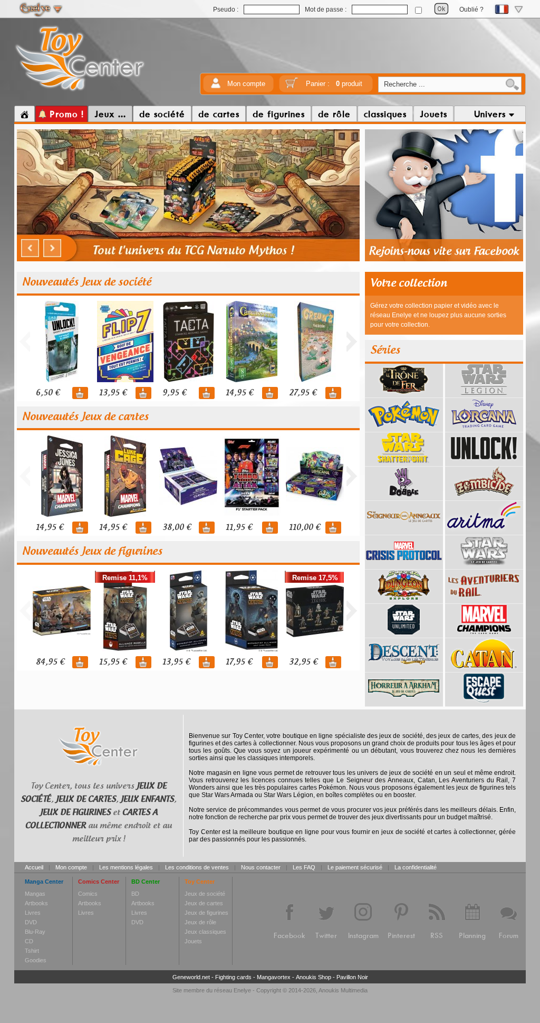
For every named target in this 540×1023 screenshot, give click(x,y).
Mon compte (246, 84)
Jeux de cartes (204, 903)
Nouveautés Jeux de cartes (85, 417)
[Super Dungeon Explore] (404, 599)
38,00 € (176, 527)
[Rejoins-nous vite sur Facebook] (444, 259)
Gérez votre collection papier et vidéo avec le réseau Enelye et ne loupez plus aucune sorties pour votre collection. (438, 315)
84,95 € (50, 662)
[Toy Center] (80, 91)
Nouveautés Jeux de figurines (92, 551)
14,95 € (239, 393)
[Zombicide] (484, 496)
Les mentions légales (126, 867)
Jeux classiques (205, 932)
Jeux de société (205, 894)
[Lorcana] (484, 428)
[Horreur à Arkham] (404, 702)
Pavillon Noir (352, 977)
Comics (88, 894)
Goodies (35, 960)
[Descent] (404, 668)
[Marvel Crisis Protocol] (404, 565)
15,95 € (113, 662)
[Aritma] (484, 531)
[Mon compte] (215, 86)
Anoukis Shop (313, 977)
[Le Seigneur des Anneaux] (404, 531)
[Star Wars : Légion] (484, 393)
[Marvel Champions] (484, 634)
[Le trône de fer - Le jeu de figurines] (404, 393)
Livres (33, 913)
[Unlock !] (484, 462)
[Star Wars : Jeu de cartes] (484, 565)
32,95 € (303, 662)
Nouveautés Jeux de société (86, 282)
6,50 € (48, 393)
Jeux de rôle (200, 922)
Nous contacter (261, 867)
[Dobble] (404, 496)
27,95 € (302, 393)
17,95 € (239, 662)
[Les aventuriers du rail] (484, 599)
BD (135, 894)
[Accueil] (24, 114)
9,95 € (174, 393)
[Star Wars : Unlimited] (404, 634)
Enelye (242, 990)
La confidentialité (415, 867)
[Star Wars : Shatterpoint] (404, 462)
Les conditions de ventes (197, 867)
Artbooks (36, 903)
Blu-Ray (35, 932)
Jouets (193, 941)
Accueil (34, 867)
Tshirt (32, 951)
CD (29, 941)
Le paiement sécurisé (354, 867)
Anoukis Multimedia (343, 990)
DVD (31, 922)
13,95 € (113, 393)
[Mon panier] (291, 86)
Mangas (35, 894)
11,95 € (239, 527)
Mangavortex (274, 977)
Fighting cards (233, 977)
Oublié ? (471, 9)
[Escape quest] (484, 702)
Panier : (334, 84)
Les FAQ (304, 867)
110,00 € (304, 527)
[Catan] (484, 668)
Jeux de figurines (206, 913)
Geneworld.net (191, 977)
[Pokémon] (404, 428)
